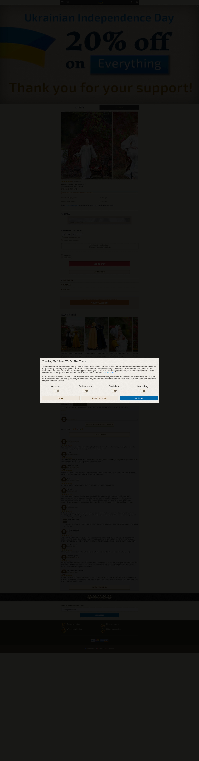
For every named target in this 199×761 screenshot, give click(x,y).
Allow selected (99, 398)
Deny (60, 398)
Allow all (139, 398)
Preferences (85, 386)
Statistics (114, 386)
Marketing (142, 386)
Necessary (56, 386)
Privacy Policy (109, 372)
